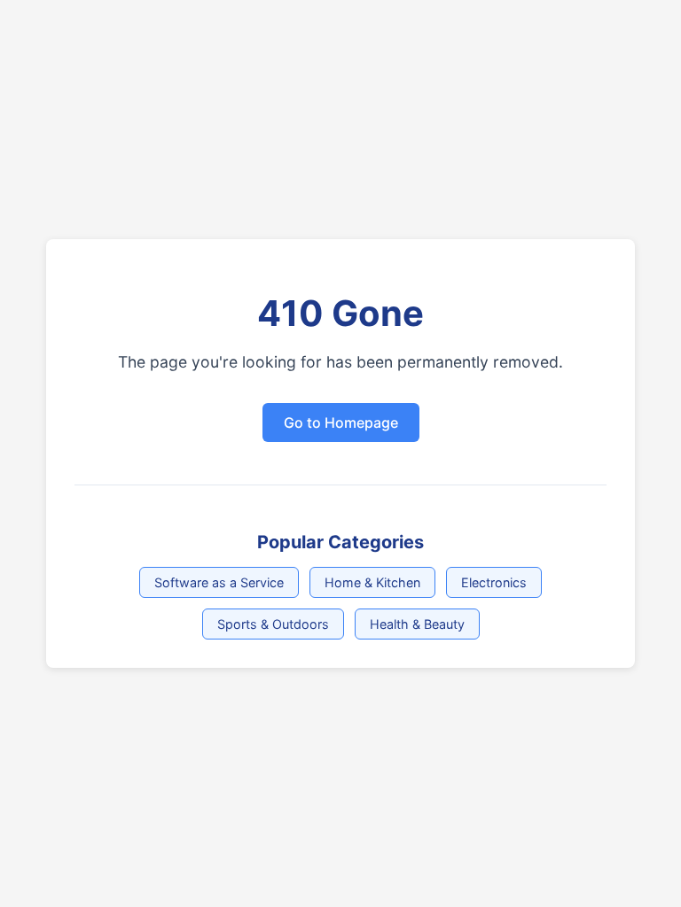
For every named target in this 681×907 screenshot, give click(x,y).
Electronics (494, 582)
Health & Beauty (417, 624)
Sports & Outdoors (273, 624)
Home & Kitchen (372, 582)
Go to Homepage (341, 422)
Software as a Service (219, 582)
